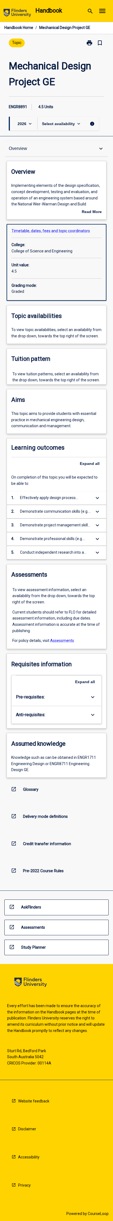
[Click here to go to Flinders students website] (17, 14)
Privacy (24, 1185)
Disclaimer (27, 1129)
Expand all (90, 463)
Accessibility (28, 1157)
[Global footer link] (30, 983)
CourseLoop (98, 1213)
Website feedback (33, 1101)
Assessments (62, 640)
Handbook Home (18, 27)
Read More (92, 212)
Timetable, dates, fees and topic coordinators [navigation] (51, 231)
